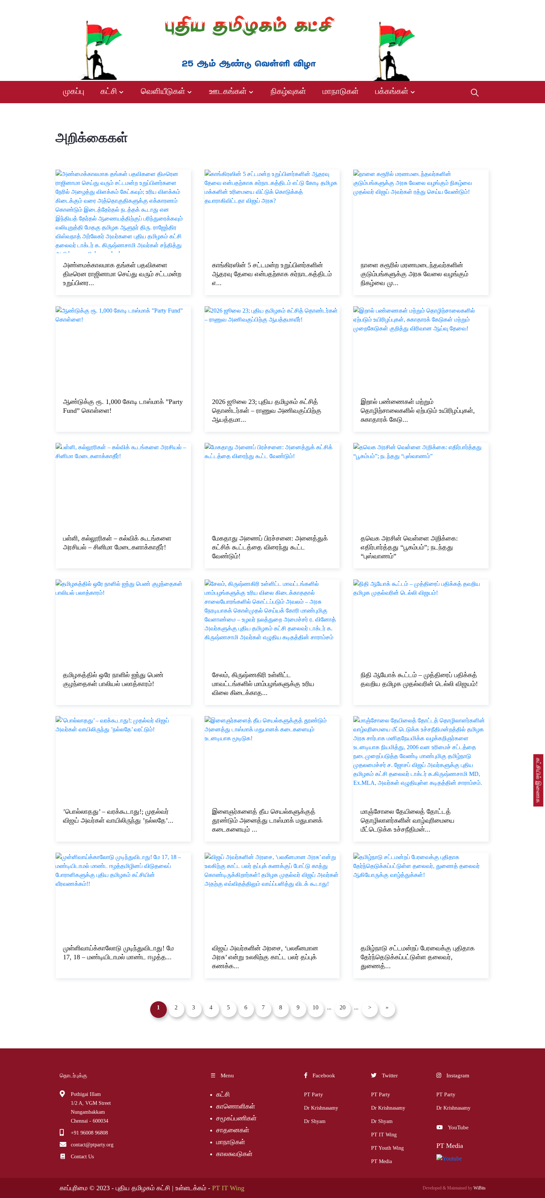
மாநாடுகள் (341, 91)
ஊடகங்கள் (228, 91)
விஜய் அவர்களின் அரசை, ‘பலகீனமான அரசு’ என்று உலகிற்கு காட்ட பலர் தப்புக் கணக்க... (265, 957)
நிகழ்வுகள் (288, 91)
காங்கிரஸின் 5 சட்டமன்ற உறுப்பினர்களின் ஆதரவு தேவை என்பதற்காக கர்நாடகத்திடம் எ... (272, 274)
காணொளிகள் (235, 1106)
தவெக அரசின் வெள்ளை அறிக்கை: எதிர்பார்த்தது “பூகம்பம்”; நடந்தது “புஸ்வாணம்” (409, 547)
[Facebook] (440, 8)
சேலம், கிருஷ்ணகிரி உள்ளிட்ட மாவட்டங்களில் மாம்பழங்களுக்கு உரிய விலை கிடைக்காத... (263, 683)
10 (315, 1007)
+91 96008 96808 (89, 1133)
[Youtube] (465, 8)
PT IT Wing (384, 1134)
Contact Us (82, 1156)
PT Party (313, 1094)
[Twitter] (451, 8)
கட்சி (108, 91)
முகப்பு (73, 91)
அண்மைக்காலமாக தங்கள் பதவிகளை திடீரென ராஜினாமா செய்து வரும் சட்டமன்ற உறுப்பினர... (122, 274)
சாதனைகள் (232, 1130)
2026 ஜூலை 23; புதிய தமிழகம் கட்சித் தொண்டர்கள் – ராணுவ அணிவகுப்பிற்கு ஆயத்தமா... (266, 410)
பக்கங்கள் (392, 91)
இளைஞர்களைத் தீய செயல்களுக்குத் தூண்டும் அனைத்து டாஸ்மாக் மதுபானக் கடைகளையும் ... (267, 820)
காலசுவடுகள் (235, 1154)
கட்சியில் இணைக (538, 780)
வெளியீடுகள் (163, 91)
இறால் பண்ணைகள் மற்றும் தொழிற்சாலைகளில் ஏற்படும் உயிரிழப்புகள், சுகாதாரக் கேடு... (418, 410)
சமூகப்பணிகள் (236, 1118)
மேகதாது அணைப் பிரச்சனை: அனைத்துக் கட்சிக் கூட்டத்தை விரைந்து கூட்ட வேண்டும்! (270, 547)
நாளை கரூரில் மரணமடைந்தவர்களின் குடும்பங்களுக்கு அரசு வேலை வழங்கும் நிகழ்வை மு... (414, 274)
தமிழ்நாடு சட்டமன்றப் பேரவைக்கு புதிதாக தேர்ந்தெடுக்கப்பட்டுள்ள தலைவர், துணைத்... (418, 957)
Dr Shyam (315, 1121)
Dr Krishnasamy (321, 1108)
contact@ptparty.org (92, 1145)
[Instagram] (477, 8)
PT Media (381, 1161)
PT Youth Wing (387, 1148)
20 (343, 1007)
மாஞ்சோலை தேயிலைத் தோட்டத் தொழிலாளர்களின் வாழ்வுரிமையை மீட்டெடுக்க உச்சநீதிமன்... (408, 820)
